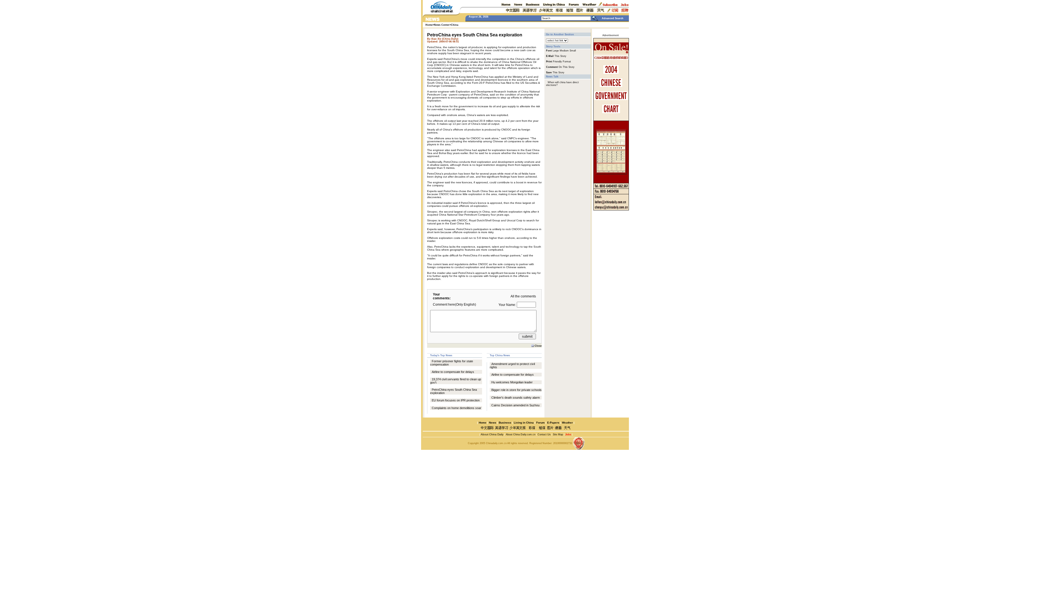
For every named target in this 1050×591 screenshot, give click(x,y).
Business (505, 422)
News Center (442, 25)
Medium (564, 50)
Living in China (524, 422)
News (492, 422)
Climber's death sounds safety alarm (515, 397)
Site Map (558, 434)
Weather (567, 422)
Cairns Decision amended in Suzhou (515, 405)
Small (573, 50)
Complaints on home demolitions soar (456, 408)
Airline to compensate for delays (453, 371)
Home (482, 422)
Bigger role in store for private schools (516, 390)
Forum (540, 422)
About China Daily (491, 434)
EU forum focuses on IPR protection (456, 400)
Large (556, 50)
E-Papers (553, 422)
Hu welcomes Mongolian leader (512, 382)
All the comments (523, 296)
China (454, 25)
